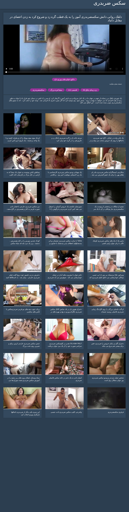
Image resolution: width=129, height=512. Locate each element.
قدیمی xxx (72, 90)
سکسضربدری (38, 90)
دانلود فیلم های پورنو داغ (65, 79)
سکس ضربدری (109, 3)
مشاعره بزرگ (56, 90)
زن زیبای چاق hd (90, 90)
